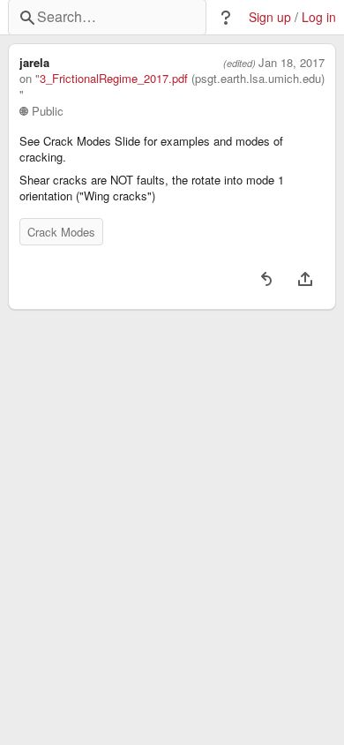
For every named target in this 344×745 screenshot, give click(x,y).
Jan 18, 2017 (291, 63)
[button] (225, 17)
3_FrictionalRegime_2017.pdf (114, 79)
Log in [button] (319, 17)
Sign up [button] (270, 17)
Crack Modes (61, 231)
